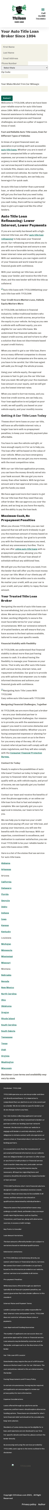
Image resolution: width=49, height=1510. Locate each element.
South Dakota (8, 1031)
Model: (16, 84)
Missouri (6, 962)
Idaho (4, 907)
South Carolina (9, 1025)
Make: (10, 84)
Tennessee (6, 1037)
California (6, 882)
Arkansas (6, 869)
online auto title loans (26, 549)
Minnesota (6, 950)
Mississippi (7, 956)
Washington (7, 1062)
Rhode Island (8, 1018)
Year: (4, 84)
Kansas (5, 925)
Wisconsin (6, 1068)
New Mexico (7, 987)
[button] (42, 9)
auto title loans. (9, 149)
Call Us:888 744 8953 (40, 16)
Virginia (5, 1056)
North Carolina (9, 994)
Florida (5, 894)
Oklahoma (6, 1006)
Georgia (5, 900)
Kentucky (6, 931)
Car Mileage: (32, 84)
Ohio (3, 1000)
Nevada (5, 981)
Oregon (5, 1012)
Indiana (5, 913)
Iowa (3, 919)
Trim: (23, 84)
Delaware (6, 888)
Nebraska (6, 975)
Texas (4, 1043)
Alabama (5, 863)
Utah (3, 1049)
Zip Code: (6, 72)
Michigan (6, 944)
